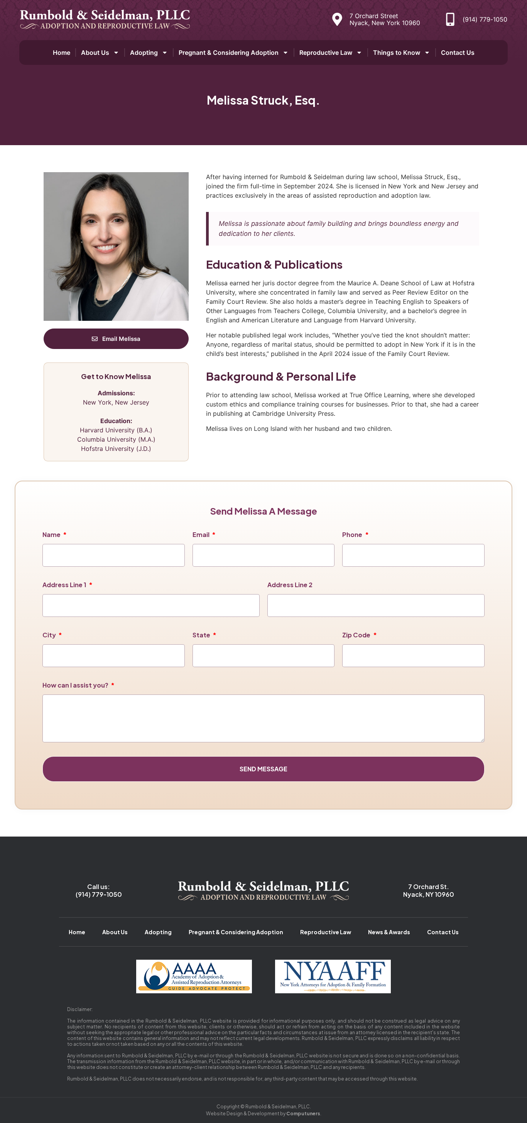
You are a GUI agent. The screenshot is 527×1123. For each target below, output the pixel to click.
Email (202, 534)
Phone (352, 534)
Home (61, 52)
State (202, 635)
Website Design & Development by (263, 1113)
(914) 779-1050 (485, 19)
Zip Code (357, 635)
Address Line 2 (289, 585)
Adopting (144, 52)
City (49, 635)
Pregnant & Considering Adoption (229, 52)
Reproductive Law (325, 52)
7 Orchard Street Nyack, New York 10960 (385, 19)
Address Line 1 (65, 585)
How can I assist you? (76, 685)
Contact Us (458, 52)
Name (52, 534)
